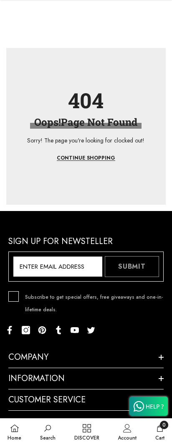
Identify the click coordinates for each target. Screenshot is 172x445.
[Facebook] (9, 330)
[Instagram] (26, 330)
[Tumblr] (58, 330)
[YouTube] (74, 330)
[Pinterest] (42, 330)
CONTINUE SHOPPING (86, 158)
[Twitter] (91, 330)
